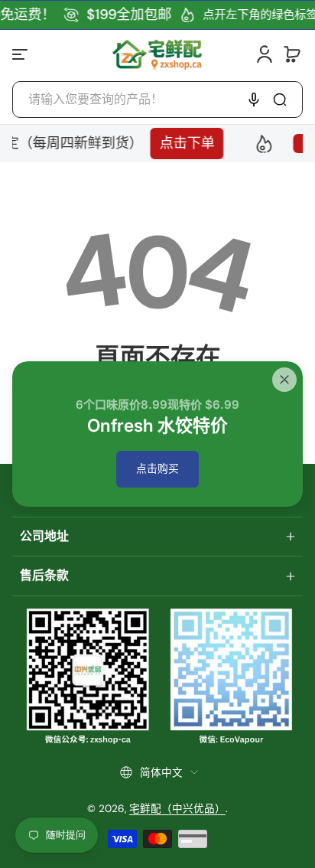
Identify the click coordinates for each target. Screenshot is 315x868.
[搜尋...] (280, 99)
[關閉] (284, 379)
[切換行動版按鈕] (21, 54)
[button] (292, 54)
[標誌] (157, 54)
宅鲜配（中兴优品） (177, 808)
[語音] (254, 99)
